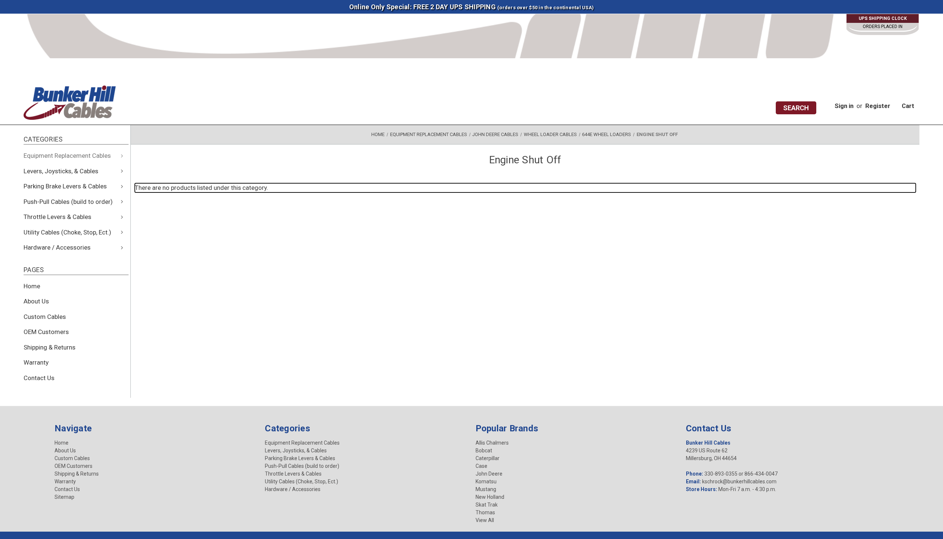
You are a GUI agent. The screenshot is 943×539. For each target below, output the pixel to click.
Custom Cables (45, 316)
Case (481, 466)
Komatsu (486, 481)
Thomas (485, 512)
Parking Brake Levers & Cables (65, 186)
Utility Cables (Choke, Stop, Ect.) (67, 232)
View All (485, 520)
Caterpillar (487, 458)
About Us (36, 301)
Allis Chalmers (492, 443)
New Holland (490, 497)
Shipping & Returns (50, 347)
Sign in (844, 105)
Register (877, 105)
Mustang (486, 489)
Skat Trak (487, 505)
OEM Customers (46, 331)
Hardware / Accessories (57, 247)
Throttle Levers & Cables (57, 216)
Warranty (36, 362)
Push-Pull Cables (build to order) (68, 201)
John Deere (489, 474)
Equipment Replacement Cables (67, 155)
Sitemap (64, 497)
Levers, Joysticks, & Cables (61, 171)
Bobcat (484, 450)
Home (32, 286)
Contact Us (39, 378)
